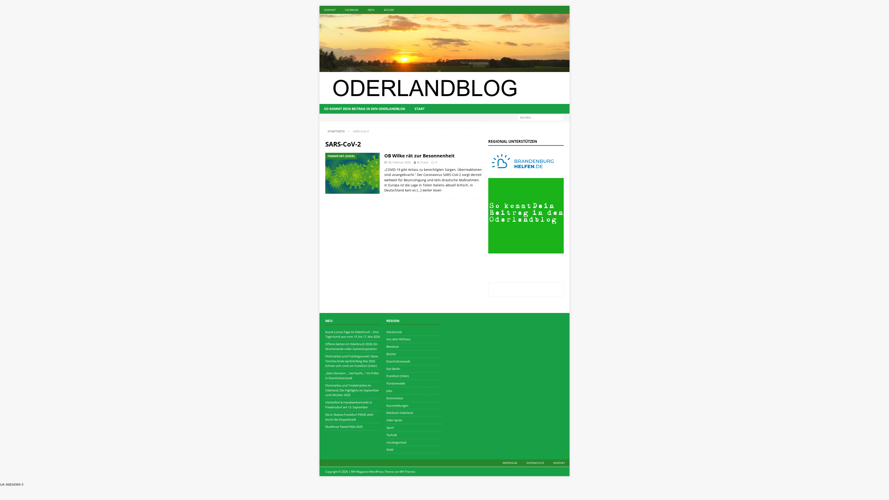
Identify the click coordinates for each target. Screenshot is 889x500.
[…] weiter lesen (429, 190)
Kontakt (330, 10)
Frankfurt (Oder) (397, 376)
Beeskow (392, 346)
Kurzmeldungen (397, 405)
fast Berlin (393, 369)
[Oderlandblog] (444, 69)
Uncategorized (396, 442)
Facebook (351, 10)
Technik (391, 435)
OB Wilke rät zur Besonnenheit (419, 156)
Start (420, 108)
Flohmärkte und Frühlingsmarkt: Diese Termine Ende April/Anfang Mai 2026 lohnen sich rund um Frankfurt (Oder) (351, 361)
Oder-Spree (394, 420)
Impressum (510, 463)
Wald (389, 449)
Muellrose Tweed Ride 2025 (344, 427)
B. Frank (422, 162)
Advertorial (394, 332)
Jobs (389, 391)
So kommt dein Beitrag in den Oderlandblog (364, 108)
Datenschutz (535, 463)
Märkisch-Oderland (399, 413)
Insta (371, 10)
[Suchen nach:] (540, 117)
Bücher (389, 10)
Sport (390, 427)
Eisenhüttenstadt (398, 361)
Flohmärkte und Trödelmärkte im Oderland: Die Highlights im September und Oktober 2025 (352, 390)
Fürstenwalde (395, 383)
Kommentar (394, 398)
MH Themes (407, 472)
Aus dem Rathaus (398, 339)
